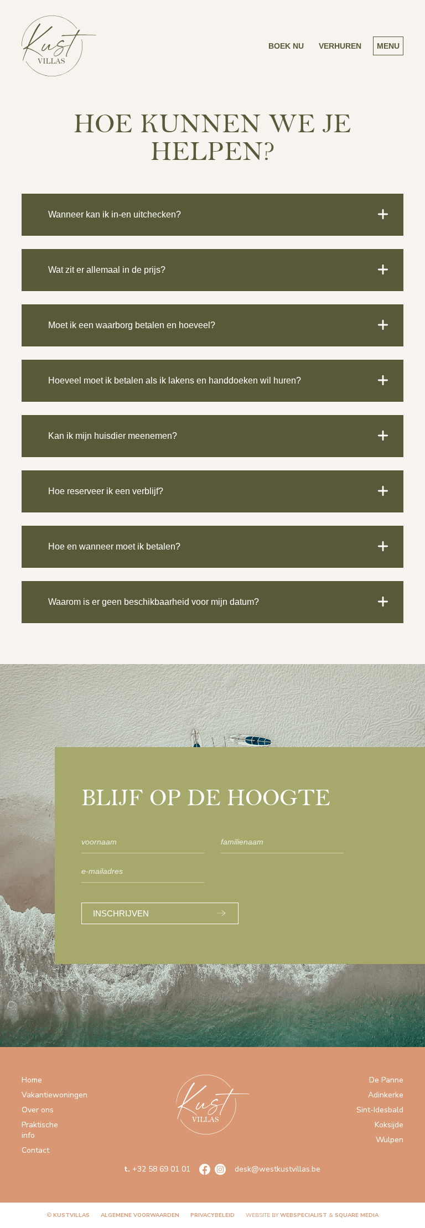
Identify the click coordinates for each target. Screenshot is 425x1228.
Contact (35, 1150)
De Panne (386, 1080)
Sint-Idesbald (379, 1110)
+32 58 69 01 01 (157, 1169)
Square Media (357, 1215)
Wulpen (389, 1139)
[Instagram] (220, 1169)
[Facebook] (204, 1169)
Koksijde (389, 1125)
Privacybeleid (212, 1215)
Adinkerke (385, 1095)
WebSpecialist (303, 1215)
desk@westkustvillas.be (277, 1169)
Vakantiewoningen (54, 1095)
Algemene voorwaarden (140, 1215)
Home (32, 1080)
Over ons (38, 1110)
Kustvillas (71, 1215)
